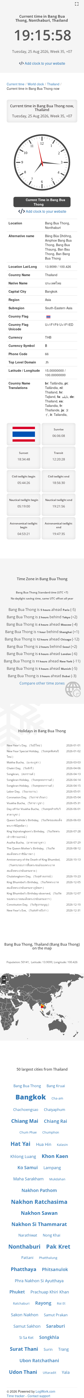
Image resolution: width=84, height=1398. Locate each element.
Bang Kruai (56, 1085)
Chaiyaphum (54, 1109)
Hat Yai (20, 1143)
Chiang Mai (24, 1120)
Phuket (17, 1292)
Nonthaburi (24, 1246)
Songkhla (49, 1337)
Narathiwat (27, 1235)
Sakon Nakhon (24, 1314)
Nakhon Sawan (39, 1212)
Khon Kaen (55, 1156)
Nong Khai (51, 1235)
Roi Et (61, 1303)
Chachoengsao (25, 1109)
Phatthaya (23, 1269)
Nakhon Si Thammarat (39, 1224)
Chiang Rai (55, 1121)
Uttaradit (49, 1372)
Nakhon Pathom (39, 1190)
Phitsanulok (55, 1269)
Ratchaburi (21, 1303)
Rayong (43, 1303)
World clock (36, 84)
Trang (63, 1349)
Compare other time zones (42, 683)
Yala (66, 1372)
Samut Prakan (56, 1314)
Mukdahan (57, 1179)
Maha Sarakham (28, 1178)
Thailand (53, 84)
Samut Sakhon (27, 1326)
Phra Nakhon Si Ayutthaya (39, 1280)
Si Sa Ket (26, 1337)
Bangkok (30, 1097)
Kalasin (62, 1144)
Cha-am (57, 1098)
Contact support (39, 1396)
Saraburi (55, 1326)
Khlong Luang (23, 1156)
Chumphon (50, 1132)
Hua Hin (43, 1144)
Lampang (52, 1167)
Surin (48, 1349)
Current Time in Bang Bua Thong (45, 202)
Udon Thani (23, 1371)
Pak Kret (58, 1246)
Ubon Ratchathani (39, 1360)
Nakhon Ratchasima (39, 1201)
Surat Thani (24, 1348)
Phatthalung (48, 1258)
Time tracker (16, 1396)
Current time (15, 84)
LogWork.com (45, 1391)
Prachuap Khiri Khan (49, 1292)
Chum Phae (28, 1132)
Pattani (27, 1257)
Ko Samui (27, 1167)
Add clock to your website (45, 63)
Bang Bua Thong (27, 1085)
